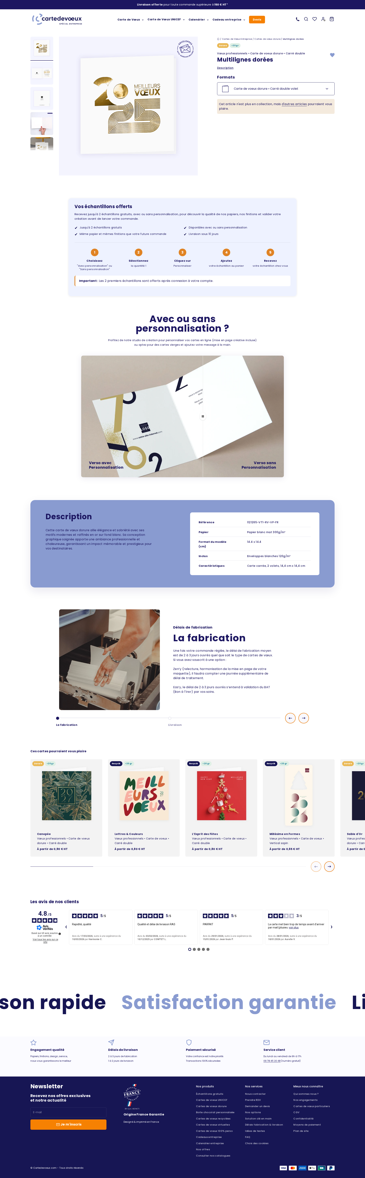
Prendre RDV (253, 1100)
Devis (257, 19)
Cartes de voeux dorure (211, 1106)
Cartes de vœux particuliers (311, 1106)
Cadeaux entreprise (209, 1137)
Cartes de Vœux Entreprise (237, 38)
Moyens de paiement (307, 1124)
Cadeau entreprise (227, 19)
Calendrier (197, 19)
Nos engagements (305, 1100)
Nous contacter (255, 1094)
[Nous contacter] (297, 19)
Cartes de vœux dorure (267, 38)
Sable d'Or (355, 834)
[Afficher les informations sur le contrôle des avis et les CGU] (59, 933)
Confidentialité (303, 1118)
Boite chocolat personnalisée (215, 1112)
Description (225, 68)
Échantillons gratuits (209, 1094)
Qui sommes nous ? (306, 1094)
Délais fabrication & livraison (264, 1124)
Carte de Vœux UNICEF (164, 19)
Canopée (44, 834)
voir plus (294, 927)
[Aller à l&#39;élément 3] (41, 99)
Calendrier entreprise (210, 1143)
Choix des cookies (256, 1143)
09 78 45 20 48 (272, 1060)
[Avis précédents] (66, 927)
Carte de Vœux (128, 19)
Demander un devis (257, 1106)
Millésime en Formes (285, 834)
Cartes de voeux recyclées (213, 1118)
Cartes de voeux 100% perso (214, 1131)
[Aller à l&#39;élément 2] (41, 74)
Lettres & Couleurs (129, 834)
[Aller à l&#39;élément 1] (41, 49)
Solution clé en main (258, 1118)
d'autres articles (294, 104)
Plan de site (301, 1131)
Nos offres (203, 1149)
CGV (296, 1112)
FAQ (247, 1137)
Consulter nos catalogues (213, 1155)
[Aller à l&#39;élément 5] (41, 149)
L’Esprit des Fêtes (205, 834)
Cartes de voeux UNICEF (211, 1100)
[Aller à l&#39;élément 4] (41, 124)
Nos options (253, 1112)
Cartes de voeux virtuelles (213, 1124)
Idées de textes (255, 1131)
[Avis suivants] (331, 927)
